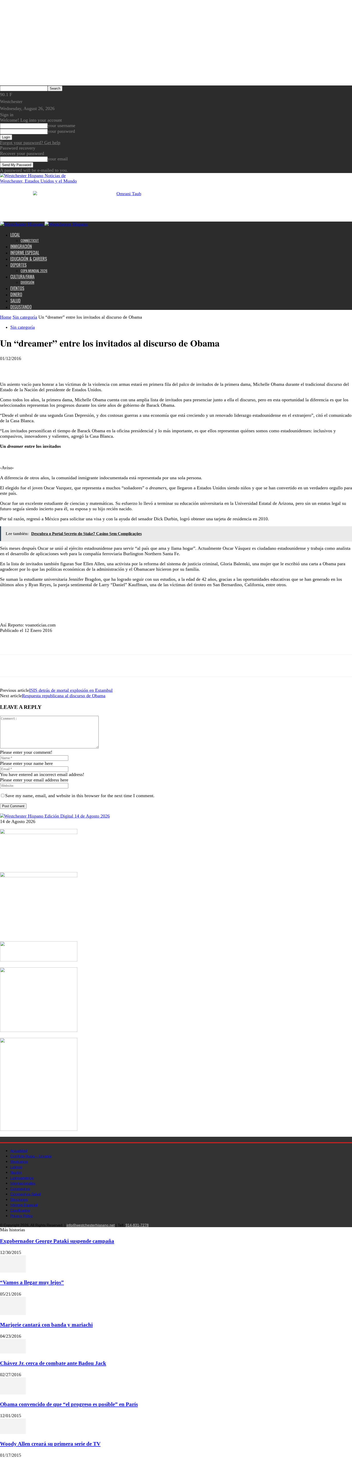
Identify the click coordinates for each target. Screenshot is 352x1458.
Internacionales (22, 1183)
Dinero (16, 294)
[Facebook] (8, 367)
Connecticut (30, 240)
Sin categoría (25, 317)
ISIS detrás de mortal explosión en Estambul (71, 690)
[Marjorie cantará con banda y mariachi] (13, 1313)
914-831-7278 (137, 1225)
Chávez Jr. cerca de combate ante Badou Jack (53, 1363)
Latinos (16, 1167)
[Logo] (22, 224)
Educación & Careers (28, 259)
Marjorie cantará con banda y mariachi (46, 1325)
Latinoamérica (21, 1178)
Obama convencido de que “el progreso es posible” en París (69, 1404)
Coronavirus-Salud (25, 1194)
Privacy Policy (21, 1216)
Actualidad (18, 1151)
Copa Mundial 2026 (34, 270)
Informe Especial (24, 252)
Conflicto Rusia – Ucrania (31, 1156)
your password (61, 131)
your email (58, 158)
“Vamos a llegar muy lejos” (32, 1282)
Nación (16, 1172)
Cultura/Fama (22, 276)
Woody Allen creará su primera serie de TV (50, 1444)
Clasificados (20, 1210)
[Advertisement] (74, 461)
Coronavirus (20, 1189)
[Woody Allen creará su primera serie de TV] (13, 1432)
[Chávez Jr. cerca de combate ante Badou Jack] (13, 1351)
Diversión (27, 282)
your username (61, 125)
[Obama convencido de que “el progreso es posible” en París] (13, 1393)
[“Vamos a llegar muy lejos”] (13, 1271)
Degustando (21, 307)
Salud (15, 300)
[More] (46, 366)
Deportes (18, 265)
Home (5, 317)
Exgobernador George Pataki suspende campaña (57, 1241)
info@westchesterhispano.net (90, 1225)
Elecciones (19, 1199)
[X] (27, 367)
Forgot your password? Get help (30, 142)
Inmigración (21, 246)
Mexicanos (19, 1161)
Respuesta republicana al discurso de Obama (63, 695)
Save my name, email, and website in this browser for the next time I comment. (80, 795)
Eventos (17, 288)
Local (15, 235)
